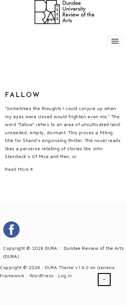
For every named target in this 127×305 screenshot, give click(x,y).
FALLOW (22, 95)
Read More (17, 169)
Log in (65, 275)
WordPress (41, 275)
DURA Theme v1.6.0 (67, 267)
